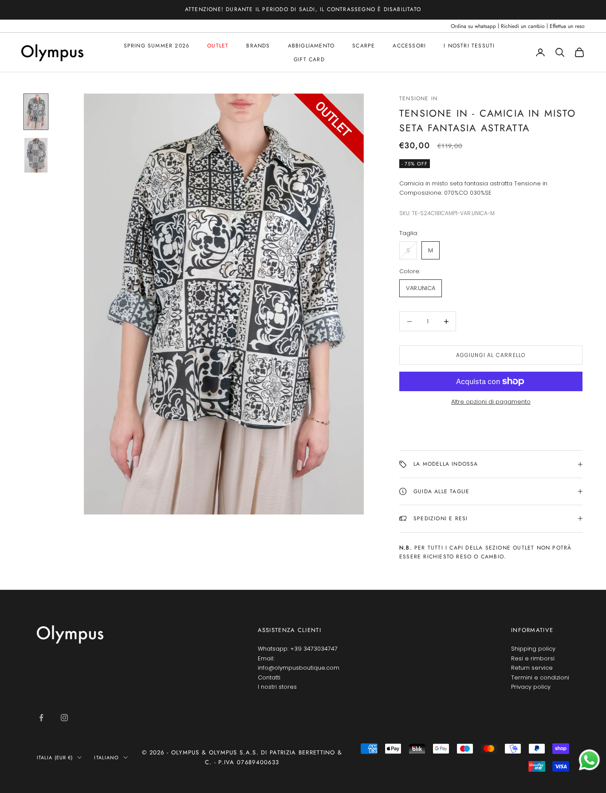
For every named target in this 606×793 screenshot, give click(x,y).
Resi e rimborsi (533, 658)
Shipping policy (533, 648)
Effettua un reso (567, 26)
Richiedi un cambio (523, 26)
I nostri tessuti (469, 46)
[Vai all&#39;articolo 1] (36, 112)
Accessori (409, 46)
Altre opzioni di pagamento (491, 401)
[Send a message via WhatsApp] (589, 760)
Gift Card (309, 59)
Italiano (106, 757)
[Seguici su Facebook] (41, 717)
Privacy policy (531, 687)
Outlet (217, 46)
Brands (258, 46)
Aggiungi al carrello (491, 355)
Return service (532, 667)
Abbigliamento (311, 46)
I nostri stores (277, 687)
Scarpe (363, 46)
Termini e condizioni (540, 677)
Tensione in (418, 98)
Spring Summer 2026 (157, 46)
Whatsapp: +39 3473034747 (298, 648)
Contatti (269, 677)
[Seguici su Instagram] (64, 717)
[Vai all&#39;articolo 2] (36, 155)
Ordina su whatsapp (473, 26)
